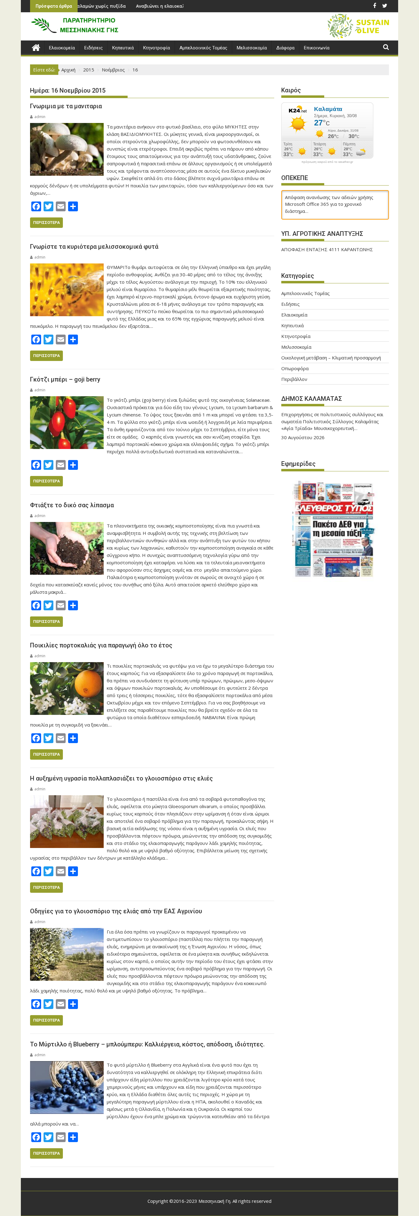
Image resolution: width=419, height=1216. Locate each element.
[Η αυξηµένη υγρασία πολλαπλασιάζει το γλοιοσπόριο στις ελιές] (67, 799)
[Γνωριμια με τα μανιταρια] (67, 127)
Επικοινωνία (316, 48)
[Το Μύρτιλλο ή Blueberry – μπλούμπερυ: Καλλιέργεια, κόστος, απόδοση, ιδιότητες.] (67, 1065)
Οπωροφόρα (295, 375)
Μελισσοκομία (252, 48)
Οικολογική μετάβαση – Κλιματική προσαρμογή (331, 364)
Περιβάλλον (294, 386)
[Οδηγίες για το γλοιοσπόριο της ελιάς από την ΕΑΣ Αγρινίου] (67, 932)
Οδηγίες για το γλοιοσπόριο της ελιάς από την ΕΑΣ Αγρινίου (116, 911)
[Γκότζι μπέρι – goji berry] (67, 400)
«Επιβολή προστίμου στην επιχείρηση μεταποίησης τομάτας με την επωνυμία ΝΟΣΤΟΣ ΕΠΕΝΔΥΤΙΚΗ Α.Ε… (333, 249)
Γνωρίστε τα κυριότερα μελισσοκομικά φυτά (94, 246)
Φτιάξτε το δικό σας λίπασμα (72, 505)
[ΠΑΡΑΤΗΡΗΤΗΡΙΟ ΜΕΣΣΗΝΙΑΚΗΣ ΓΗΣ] (36, 47)
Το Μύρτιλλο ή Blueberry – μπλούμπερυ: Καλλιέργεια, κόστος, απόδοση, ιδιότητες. (147, 1044)
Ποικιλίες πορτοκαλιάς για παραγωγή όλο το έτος (101, 645)
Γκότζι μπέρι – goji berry (65, 379)
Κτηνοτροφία (156, 48)
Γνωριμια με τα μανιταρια (66, 106)
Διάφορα (285, 48)
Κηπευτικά (123, 48)
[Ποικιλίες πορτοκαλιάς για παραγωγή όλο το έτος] (67, 666)
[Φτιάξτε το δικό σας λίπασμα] (67, 526)
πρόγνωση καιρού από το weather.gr (327, 161)
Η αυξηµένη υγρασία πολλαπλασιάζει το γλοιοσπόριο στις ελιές (121, 778)
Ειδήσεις (93, 48)
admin (39, 116)
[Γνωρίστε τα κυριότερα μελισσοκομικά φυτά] (67, 267)
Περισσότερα (46, 222)
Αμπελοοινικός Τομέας (203, 48)
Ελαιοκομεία (62, 48)
